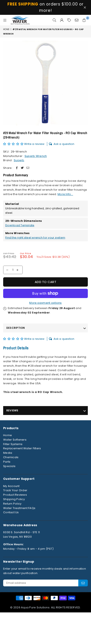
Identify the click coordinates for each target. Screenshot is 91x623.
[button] (13, 144)
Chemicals (10, 457)
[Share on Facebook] (17, 168)
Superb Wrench (36, 156)
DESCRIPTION (15, 328)
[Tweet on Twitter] (22, 168)
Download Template (19, 225)
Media (7, 453)
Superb (19, 160)
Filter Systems (13, 444)
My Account (11, 486)
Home (6, 29)
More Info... (65, 194)
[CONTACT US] (76, 20)
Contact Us (11, 512)
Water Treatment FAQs (19, 508)
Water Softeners (14, 440)
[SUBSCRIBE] (83, 583)
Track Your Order (15, 490)
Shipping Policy (14, 499)
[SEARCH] (54, 20)
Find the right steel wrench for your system (35, 238)
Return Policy (12, 504)
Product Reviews (15, 495)
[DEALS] (69, 20)
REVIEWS (12, 410)
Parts (6, 462)
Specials (9, 466)
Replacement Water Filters (22, 448)
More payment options (45, 303)
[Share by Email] (28, 168)
